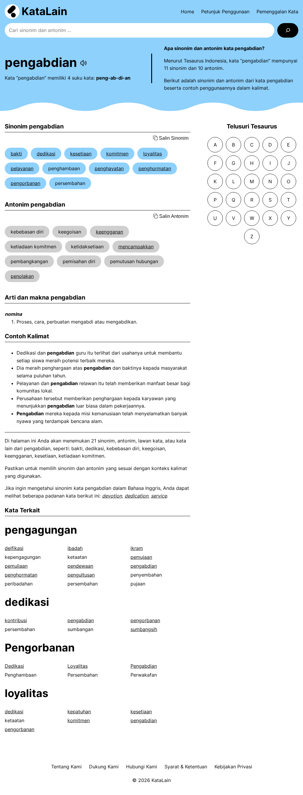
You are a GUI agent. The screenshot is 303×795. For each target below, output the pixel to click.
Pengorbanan (40, 647)
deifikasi (14, 548)
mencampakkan (136, 247)
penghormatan (154, 168)
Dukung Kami (104, 767)
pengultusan (81, 575)
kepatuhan (79, 711)
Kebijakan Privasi (233, 767)
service (159, 496)
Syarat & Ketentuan (186, 767)
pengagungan (41, 529)
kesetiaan (80, 154)
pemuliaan (16, 566)
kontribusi (16, 620)
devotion (112, 496)
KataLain (44, 11)
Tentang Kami (66, 767)
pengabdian (143, 566)
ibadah (75, 548)
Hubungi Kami (141, 767)
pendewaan (80, 566)
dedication (136, 496)
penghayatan (109, 168)
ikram (136, 548)
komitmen (117, 154)
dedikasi (46, 154)
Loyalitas (77, 666)
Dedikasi (14, 666)
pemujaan (141, 557)
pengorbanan (25, 183)
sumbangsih (143, 629)
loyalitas (152, 154)
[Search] (287, 30)
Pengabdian (143, 666)
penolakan (22, 276)
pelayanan (22, 168)
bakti (16, 154)
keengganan (109, 232)
